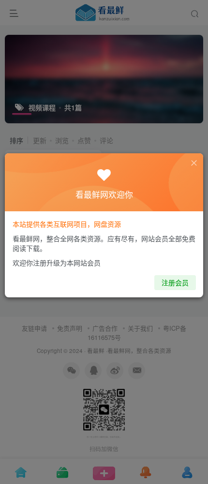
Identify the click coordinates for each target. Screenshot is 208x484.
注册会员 (175, 282)
